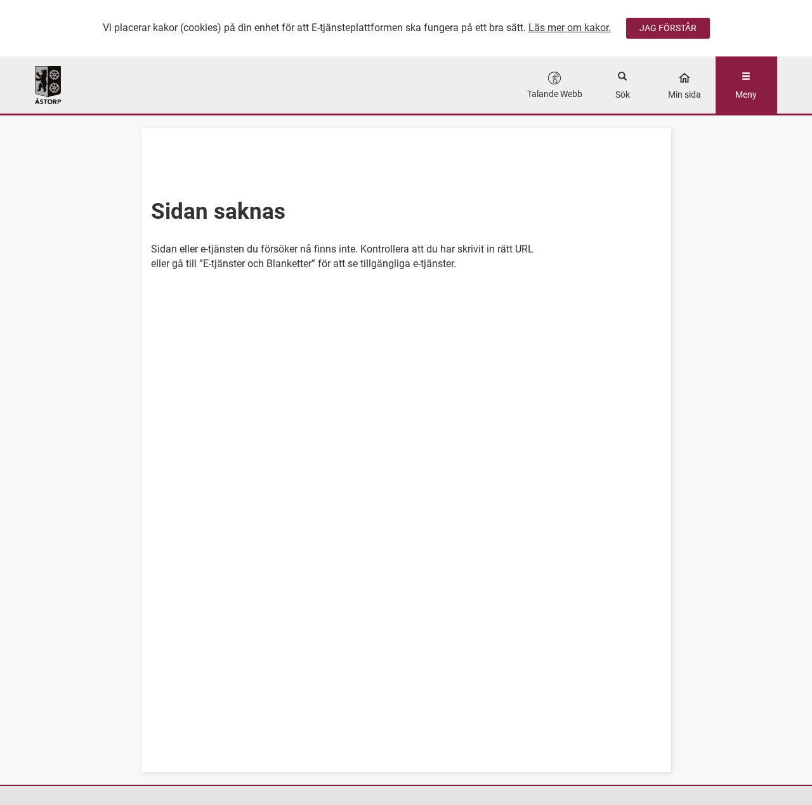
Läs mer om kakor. (569, 28)
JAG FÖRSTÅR (668, 28)
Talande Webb (554, 94)
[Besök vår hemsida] (128, 85)
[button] (554, 85)
